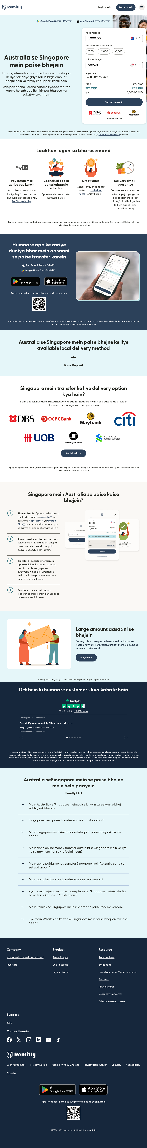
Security (116, 1065)
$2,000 (104, 51)
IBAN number (106, 986)
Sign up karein (125, 7)
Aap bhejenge (93, 33)
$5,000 (118, 51)
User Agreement (16, 1065)
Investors (12, 965)
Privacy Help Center (95, 1065)
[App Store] (55, 281)
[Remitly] (12, 7)
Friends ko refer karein (112, 1001)
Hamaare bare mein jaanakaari (25, 957)
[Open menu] (142, 7)
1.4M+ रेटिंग (56, 21)
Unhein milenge (93, 59)
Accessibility (133, 1065)
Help (9, 1022)
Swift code (105, 965)
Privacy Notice (38, 1065)
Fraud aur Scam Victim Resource (118, 972)
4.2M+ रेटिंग (95, 21)
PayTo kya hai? (22, 201)
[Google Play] (25, 281)
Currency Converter (110, 994)
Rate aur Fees (106, 957)
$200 (91, 51)
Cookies (11, 1073)
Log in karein (104, 7)
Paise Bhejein (60, 957)
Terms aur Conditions (109, 135)
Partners (104, 979)
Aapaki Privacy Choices (65, 1065)
